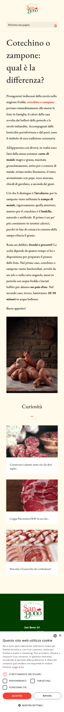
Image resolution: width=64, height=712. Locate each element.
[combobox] (55, 636)
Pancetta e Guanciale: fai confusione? (30, 569)
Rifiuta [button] (47, 695)
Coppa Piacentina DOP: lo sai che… (29, 519)
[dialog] (32, 671)
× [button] (60, 635)
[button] (32, 705)
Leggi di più (18, 667)
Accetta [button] (17, 695)
